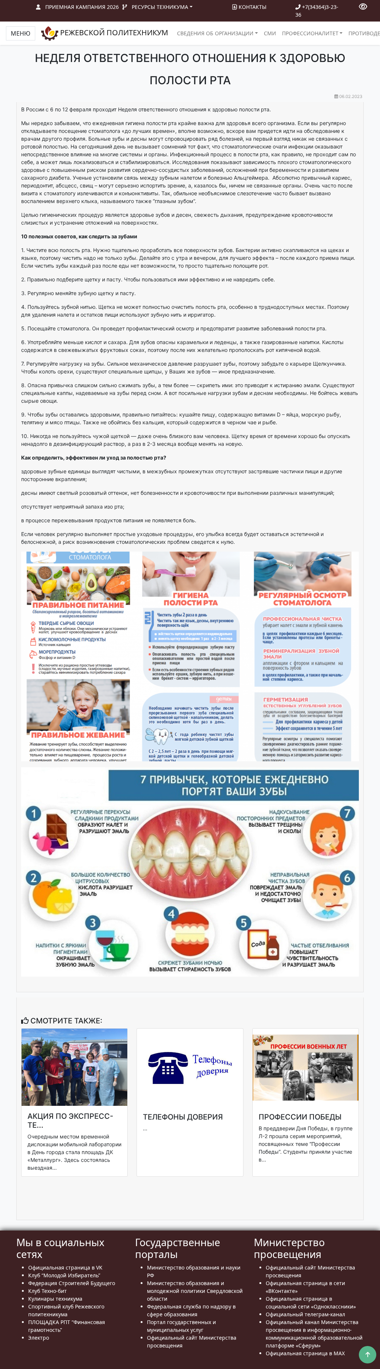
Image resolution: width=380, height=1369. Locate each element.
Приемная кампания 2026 (82, 6)
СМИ (270, 33)
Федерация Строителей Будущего (71, 1283)
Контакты (251, 6)
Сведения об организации (215, 33)
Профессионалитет (310, 33)
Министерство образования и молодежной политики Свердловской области (195, 1291)
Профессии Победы (300, 1116)
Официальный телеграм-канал (305, 1314)
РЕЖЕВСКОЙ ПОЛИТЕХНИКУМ (113, 32)
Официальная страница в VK (65, 1267)
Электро (38, 1337)
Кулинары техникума (55, 1298)
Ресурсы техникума (160, 6)
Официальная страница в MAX (305, 1353)
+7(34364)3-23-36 (316, 10)
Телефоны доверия (183, 1116)
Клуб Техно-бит (47, 1290)
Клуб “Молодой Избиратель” (64, 1275)
